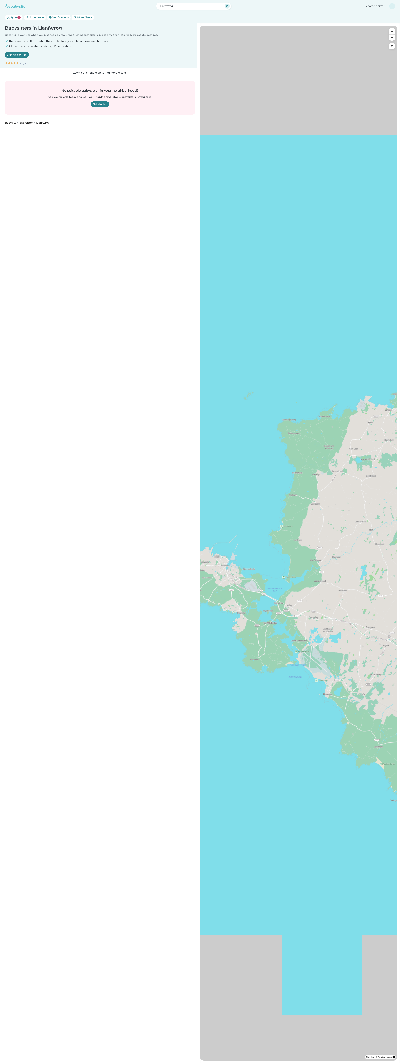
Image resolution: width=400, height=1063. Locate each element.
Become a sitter (374, 6)
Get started (100, 104)
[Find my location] (392, 46)
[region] (299, 543)
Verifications (60, 17)
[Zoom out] (392, 37)
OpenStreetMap (385, 1057)
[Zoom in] (392, 31)
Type (15, 17)
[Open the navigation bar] (392, 6)
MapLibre (370, 1057)
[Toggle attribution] (394, 1057)
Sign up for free (17, 54)
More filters (84, 17)
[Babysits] (15, 6)
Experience (36, 17)
